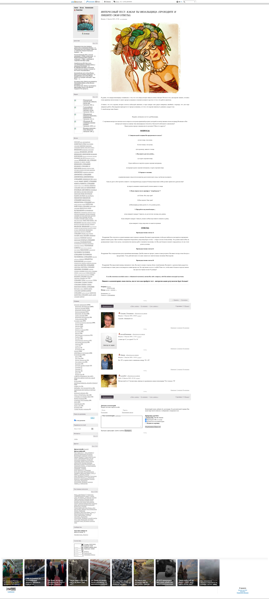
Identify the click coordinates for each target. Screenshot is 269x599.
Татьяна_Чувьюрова (127, 313)
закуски (83, 187)
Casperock (84, 455)
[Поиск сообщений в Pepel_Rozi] (92, 418)
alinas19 (76, 454)
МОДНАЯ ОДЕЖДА (80, 393)
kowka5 (87, 500)
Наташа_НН (88, 514)
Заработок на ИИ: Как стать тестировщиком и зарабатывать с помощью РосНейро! (84, 64)
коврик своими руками (79, 204)
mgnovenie (77, 460)
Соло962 (90, 518)
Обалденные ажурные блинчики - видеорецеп (90, 115)
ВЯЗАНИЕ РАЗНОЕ (81, 310)
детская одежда (79, 170)
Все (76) (95, 43)
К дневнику (144, 306)
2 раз (109, 293)
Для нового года (80, 362)
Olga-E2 (90, 460)
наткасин (77, 521)
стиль (76, 439)
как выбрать (90, 196)
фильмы (77, 289)
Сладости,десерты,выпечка (83, 322)
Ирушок (83, 467)
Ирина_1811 (91, 508)
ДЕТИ (76, 402)
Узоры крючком (79, 319)
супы (75, 274)
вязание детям (86, 152)
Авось (117, 1)
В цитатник (186, 328)
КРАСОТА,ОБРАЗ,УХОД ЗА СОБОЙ (84, 378)
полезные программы (88, 243)
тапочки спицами (79, 278)
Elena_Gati (77, 494)
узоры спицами (87, 287)
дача (92, 168)
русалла (92, 479)
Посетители (87, 553)
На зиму (77, 339)
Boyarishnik (77, 455)
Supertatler (77, 461)
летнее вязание (79, 214)
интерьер (88, 194)
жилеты (87, 185)
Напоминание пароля (127, 412)
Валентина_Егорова (80, 506)
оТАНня (86, 475)
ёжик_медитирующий (80, 505)
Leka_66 (76, 497)
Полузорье (93, 476)
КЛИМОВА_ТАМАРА (80, 469)
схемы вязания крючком (83, 274)
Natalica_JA (84, 460)
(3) (93, 119)
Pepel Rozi (75, 10)
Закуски (77, 326)
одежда (90, 233)
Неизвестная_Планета (81, 535)
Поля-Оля (77, 477)
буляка (82, 464)
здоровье (91, 187)
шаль (86, 289)
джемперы (78, 177)
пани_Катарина (79, 476)
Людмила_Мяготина (80, 473)
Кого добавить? (89, 452)
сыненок (90, 482)
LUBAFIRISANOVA (83, 458)
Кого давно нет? (79, 452)
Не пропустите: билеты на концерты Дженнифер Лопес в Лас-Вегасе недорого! (85, 83)
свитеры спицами (87, 267)
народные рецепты (80, 231)
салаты (83, 263)
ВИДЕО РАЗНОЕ (79, 398)
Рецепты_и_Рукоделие (87, 477)
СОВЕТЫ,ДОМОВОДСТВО (82, 376)
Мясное (77, 333)
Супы (76, 346)
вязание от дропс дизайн (82, 162)
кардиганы (86, 200)
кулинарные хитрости (86, 212)
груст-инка (77, 519)
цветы (82, 288)
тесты (107, 290)
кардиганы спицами (83, 202)
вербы (95, 518)
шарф (90, 295)
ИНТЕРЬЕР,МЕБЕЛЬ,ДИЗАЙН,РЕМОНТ (86, 383)
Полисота (87, 476)
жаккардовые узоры (79, 185)
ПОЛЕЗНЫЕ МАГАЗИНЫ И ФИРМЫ (84, 390)
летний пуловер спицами (83, 217)
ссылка (139, 316)
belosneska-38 (83, 454)
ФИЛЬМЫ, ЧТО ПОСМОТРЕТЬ (83, 388)
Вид (180, 2)
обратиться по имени (141, 313)
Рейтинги (108, 1)
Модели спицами (80, 308)
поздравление (85, 242)
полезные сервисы (79, 245)
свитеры (77, 267)
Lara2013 (123, 376)
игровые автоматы (82, 190)
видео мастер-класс (87, 147)
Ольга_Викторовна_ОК (81, 515)
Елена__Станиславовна (88, 466)
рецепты (89, 259)
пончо (82, 247)
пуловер (78, 252)
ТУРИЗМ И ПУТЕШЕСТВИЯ (82, 397)
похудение (77, 250)
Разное (77, 324)
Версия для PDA (242, 590)
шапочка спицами (81, 295)
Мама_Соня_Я (91, 473)
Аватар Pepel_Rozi (85, 22)
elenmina (82, 500)
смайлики (118, 415)
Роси (89, 515)
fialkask (76, 457)
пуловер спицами (82, 253)
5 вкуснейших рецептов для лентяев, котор (88, 108)
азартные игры (80, 144)
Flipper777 (82, 457)
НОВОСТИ (77, 386)
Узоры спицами (79, 315)
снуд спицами (92, 271)
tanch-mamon (90, 461)
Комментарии (89, 7)
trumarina (94, 503)
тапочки (89, 276)
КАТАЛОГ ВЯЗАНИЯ (80, 305)
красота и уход (85, 208)
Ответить (173, 328)
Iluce (86, 457)
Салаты (77, 328)
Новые (187, 306)
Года (93, 464)
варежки (83, 146)
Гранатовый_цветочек (81, 508)
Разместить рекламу (243, 592)
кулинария (79, 210)
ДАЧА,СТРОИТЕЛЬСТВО (81, 395)
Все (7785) (94, 491)
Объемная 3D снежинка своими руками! (89, 122)
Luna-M (91, 458)
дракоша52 (77, 466)
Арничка (84, 463)
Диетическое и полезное (82, 335)
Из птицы (78, 331)
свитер (77, 265)
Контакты (242, 591)
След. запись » (154, 306)
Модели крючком (80, 312)
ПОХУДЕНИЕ (78, 404)
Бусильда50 (88, 464)
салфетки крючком (91, 263)
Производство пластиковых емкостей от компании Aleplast (84, 47)
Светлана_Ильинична (80, 480)
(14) (94, 126)
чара (75, 522)
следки (91, 269)
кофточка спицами (82, 206)
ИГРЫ (76, 381)
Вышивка (78, 364)
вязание (78, 149)
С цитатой (180, 328)
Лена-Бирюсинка (89, 472)
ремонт (81, 259)
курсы (94, 212)
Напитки (77, 344)
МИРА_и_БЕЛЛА (79, 475)
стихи (76, 273)
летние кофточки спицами (88, 215)
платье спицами (88, 240)
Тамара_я (77, 483)
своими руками (81, 269)
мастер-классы (87, 222)
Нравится (176, 300)
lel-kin (94, 457)
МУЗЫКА (77, 407)
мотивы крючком (83, 228)
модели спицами (79, 224)
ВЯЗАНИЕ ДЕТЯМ (80, 314)
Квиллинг (78, 371)
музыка (76, 230)
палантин (77, 238)
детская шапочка (89, 170)
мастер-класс (78, 220)
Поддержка (177, 2)
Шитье (77, 356)
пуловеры (87, 254)
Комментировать (107, 306)
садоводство (77, 263)
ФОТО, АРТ (77, 405)
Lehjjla (92, 496)
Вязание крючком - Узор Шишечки (89, 129)
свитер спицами (87, 265)
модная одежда (89, 224)
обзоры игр (84, 233)
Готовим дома (78, 321)
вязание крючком (82, 154)
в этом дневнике (80, 420)
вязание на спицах (87, 160)
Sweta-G (83, 461)
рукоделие (78, 261)
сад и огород (87, 261)
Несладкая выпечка (81, 342)
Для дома (78, 358)
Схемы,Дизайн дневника (81, 409)
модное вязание (82, 226)
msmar (76, 503)
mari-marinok (90, 502)
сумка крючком (90, 273)
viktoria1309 (77, 463)
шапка (83, 291)
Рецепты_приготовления (81, 479)
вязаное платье (86, 168)
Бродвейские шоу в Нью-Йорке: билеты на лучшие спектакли (84, 73)
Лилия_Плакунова (79, 511)
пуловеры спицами (83, 256)
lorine (75, 458)
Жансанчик (77, 467)
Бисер (77, 372)
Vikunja (122, 355)
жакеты (77, 183)
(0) (95, 48)
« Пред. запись (134, 306)
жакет (81, 181)
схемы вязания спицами (84, 275)
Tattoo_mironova (79, 499)
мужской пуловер (92, 228)
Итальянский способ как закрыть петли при (90, 101)
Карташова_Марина (80, 509)
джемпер (78, 172)
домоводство (88, 179)
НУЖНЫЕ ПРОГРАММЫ (81, 400)
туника (84, 282)
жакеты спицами (87, 183)
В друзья (86, 33)
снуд (86, 271)
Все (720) (95, 446)
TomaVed (86, 499)
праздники (84, 250)
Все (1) (96, 436)
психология (92, 250)
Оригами (77, 369)
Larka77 (87, 496)
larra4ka (76, 502)
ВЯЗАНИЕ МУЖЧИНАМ (82, 317)
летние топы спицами (80, 217)
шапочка (93, 293)
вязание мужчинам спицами (89, 156)
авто (81, 142)
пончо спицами (88, 247)
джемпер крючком (88, 172)
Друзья (82, 7)
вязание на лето (80, 158)
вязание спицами (82, 164)
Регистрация (91, 1)
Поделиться (184, 300)
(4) (93, 105)
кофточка (89, 204)
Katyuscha (90, 494)
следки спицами (79, 271)
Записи (76, 7)
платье (83, 238)
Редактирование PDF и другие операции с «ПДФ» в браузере (83, 55)
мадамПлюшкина (125, 334)
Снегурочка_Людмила (80, 482)
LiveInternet (77, 2)
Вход (98, 1)
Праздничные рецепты (82, 340)
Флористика (78, 374)
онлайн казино (89, 235)
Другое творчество (80, 360)
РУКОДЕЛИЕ (78, 355)
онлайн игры (78, 235)
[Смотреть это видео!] (78, 102)
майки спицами (89, 218)
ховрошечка (84, 483)
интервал (90, 519)
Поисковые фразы (89, 554)
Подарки (77, 367)
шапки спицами (85, 293)
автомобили (86, 142)
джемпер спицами (82, 174)
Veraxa (92, 499)
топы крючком (89, 280)
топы (83, 280)
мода (94, 222)
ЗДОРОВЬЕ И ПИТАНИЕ (81, 353)
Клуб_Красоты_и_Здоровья (82, 470)
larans (90, 457)
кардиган (78, 198)
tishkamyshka (87, 503)
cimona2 (90, 455)
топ (86, 278)
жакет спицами (90, 181)
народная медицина (85, 230)
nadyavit (80, 503)
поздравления (78, 243)
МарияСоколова (79, 514)
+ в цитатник (123, 19)
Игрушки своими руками (82, 365)
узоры (83, 284)
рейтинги (76, 259)
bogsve (90, 454)
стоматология (81, 273)
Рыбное (77, 337)
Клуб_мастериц (79, 472)
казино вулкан (79, 196)
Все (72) (95, 97)
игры (83, 194)
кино (93, 202)
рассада (94, 256)
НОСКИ (77, 142)
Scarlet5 (86, 449)
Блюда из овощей (80, 330)
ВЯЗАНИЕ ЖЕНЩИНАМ (82, 306)
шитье (82, 297)
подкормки (77, 242)
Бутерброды (79, 349)
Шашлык (77, 347)
